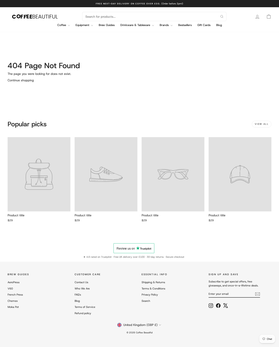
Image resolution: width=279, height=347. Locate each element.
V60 (10, 288)
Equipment (83, 25)
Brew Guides (107, 25)
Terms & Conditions (153, 288)
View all (262, 124)
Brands (165, 25)
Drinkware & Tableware (135, 25)
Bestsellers (185, 25)
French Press (15, 294)
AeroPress (14, 282)
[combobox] (149, 16)
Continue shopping (21, 80)
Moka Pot (13, 307)
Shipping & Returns (153, 282)
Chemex (13, 301)
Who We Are (82, 288)
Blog (219, 25)
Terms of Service (85, 307)
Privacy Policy (150, 294)
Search (146, 301)
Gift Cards (203, 25)
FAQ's (78, 294)
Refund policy (83, 313)
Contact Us (81, 282)
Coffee (62, 25)
